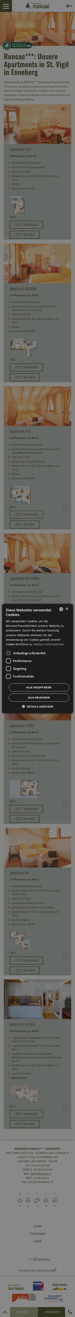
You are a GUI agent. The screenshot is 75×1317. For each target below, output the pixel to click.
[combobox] (61, 609)
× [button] (66, 608)
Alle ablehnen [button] (39, 697)
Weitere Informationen (49, 644)
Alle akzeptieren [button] (38, 687)
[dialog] (37, 658)
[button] (37, 706)
